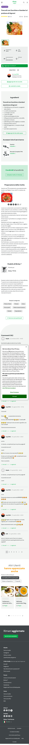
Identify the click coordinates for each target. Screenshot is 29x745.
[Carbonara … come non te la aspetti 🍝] (7, 591)
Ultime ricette (7, 655)
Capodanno (18, 311)
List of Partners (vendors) (9, 388)
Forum (5, 675)
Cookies (14, 741)
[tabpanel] (14, 601)
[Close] (26, 346)
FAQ (23, 738)
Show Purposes (14, 392)
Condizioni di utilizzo (14, 731)
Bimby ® (6, 680)
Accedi (5, 664)
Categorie (6, 652)
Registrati (6, 666)
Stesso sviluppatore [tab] (7, 581)
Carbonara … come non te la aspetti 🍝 (6, 602)
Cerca (5, 691)
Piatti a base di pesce (19, 307)
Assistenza (6, 685)
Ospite (7, 338)
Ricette (5, 647)
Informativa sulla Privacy (14, 735)
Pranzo (16, 304)
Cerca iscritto (7, 698)
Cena (23, 304)
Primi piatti (7, 307)
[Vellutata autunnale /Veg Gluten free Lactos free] (21, 591)
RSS (5, 701)
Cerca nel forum (8, 696)
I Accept (14, 396)
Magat (5, 605)
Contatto (19, 728)
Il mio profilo (14, 661)
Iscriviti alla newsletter (11, 636)
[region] (14, 372)
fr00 (7, 534)
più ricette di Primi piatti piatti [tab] (10, 577)
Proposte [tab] (17, 581)
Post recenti (7, 671)
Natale (9, 311)
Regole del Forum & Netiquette (12, 687)
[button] (2, 2)
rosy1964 (16, 74)
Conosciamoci (7, 682)
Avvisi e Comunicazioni (10, 677)
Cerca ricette (7, 650)
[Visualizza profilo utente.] (9, 75)
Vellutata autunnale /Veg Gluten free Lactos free (21, 602)
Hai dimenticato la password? (11, 669)
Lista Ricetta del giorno (10, 657)
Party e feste (7, 304)
